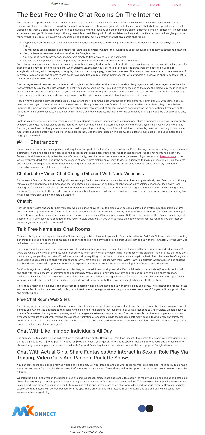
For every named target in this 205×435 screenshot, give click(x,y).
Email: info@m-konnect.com (86, 426)
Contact (176, 4)
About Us (133, 4)
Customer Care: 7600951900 (86, 432)
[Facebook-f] (142, 408)
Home (113, 4)
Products (155, 4)
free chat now (168, 156)
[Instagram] (149, 408)
